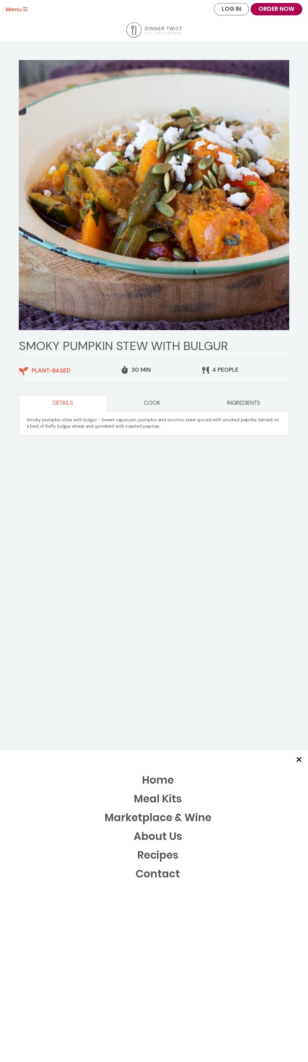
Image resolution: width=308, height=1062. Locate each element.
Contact (158, 874)
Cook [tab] (152, 403)
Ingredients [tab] (243, 403)
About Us (158, 836)
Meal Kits (158, 799)
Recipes (157, 855)
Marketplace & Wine (157, 817)
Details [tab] (63, 403)
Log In (231, 9)
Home (158, 780)
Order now (276, 9)
